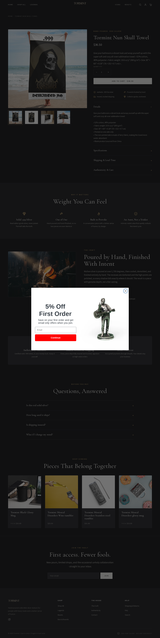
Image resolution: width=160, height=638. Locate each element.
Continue (55, 337)
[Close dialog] (125, 291)
